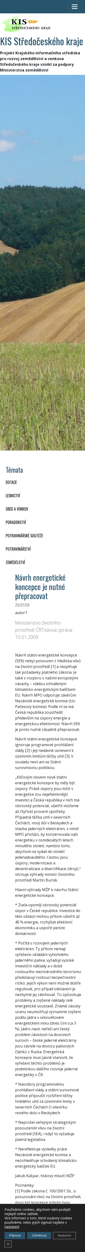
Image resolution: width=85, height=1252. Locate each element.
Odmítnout (39, 1235)
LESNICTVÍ (13, 495)
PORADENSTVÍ (16, 522)
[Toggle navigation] (74, 6)
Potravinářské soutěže (24, 536)
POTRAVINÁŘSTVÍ (18, 549)
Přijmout (15, 1235)
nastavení (11, 1227)
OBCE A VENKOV (17, 509)
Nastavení (64, 1235)
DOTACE (11, 482)
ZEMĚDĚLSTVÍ (15, 562)
